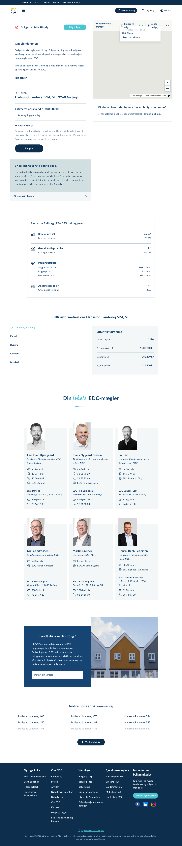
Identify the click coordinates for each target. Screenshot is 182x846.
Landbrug (47, 2)
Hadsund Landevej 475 (84, 716)
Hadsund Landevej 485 (84, 728)
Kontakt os (56, 776)
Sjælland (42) (112, 781)
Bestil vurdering (128, 10)
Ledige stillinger (59, 812)
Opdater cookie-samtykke (92, 830)
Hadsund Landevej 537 (137, 728)
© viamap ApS (137, 96)
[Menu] (24, 10)
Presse (54, 781)
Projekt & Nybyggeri (71, 2)
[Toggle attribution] (168, 95)
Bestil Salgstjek (31, 781)
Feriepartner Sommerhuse (30, 794)
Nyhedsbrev (57, 797)
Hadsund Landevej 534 (137, 716)
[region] (132, 59)
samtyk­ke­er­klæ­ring (96, 839)
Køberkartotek (31, 786)
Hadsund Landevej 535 (137, 722)
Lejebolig (57, 2)
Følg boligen (75, 27)
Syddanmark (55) (114, 786)
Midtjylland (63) (113, 792)
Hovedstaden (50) (114, 776)
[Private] (13, 10)
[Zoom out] (167, 88)
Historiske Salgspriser (89, 797)
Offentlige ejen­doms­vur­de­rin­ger (90, 804)
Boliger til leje (85, 781)
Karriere (55, 807)
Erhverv (37, 2)
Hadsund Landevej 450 (31, 722)
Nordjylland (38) (114, 797)
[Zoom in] (167, 82)
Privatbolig (26, 2)
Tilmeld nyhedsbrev (146, 796)
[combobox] (57, 675)
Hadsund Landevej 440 (31, 716)
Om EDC (55, 802)
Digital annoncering (88, 792)
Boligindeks (84, 786)
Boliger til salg (85, 776)
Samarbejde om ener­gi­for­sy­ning (62, 819)
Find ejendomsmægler (35, 776)
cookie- (105, 836)
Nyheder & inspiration (62, 792)
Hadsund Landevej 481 (84, 722)
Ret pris (29, 148)
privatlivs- (96, 836)
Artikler (55, 786)
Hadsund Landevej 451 (31, 728)
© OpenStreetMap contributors (154, 96)
